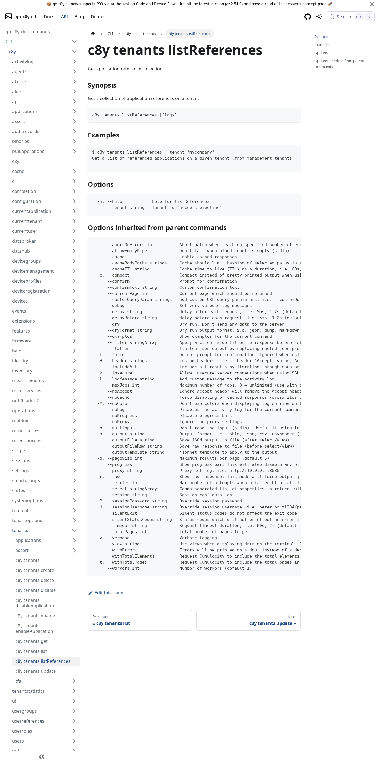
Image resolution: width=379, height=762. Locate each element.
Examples (322, 44)
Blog (79, 17)
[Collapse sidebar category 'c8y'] (74, 51)
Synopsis (321, 36)
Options (321, 52)
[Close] (372, 4)
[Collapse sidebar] (41, 756)
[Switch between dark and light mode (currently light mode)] (318, 16)
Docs (49, 17)
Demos (98, 17)
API (64, 17)
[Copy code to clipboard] (294, 114)
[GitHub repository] (307, 16)
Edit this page (109, 593)
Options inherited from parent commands (339, 63)
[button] (41, 41)
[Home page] (93, 33)
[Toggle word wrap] (284, 244)
